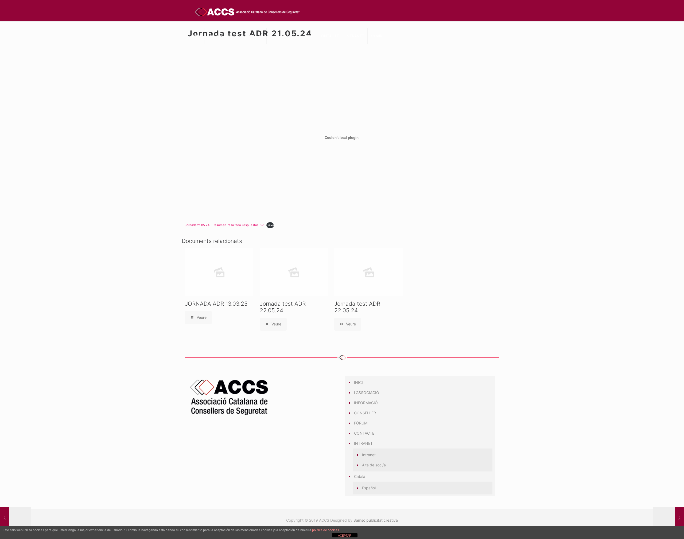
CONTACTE (364, 433)
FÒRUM (360, 423)
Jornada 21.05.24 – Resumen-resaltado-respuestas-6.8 (224, 225)
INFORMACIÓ (366, 402)
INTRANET (363, 443)
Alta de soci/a (374, 465)
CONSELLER (365, 413)
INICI (358, 382)
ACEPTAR (344, 535)
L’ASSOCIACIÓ (366, 392)
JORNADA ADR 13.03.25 (216, 303)
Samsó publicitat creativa (375, 520)
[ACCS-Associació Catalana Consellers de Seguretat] (247, 12)
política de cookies (325, 530)
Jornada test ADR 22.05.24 (283, 307)
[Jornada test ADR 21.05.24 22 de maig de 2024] (15, 517)
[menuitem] (422, 476)
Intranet (369, 455)
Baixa (270, 225)
